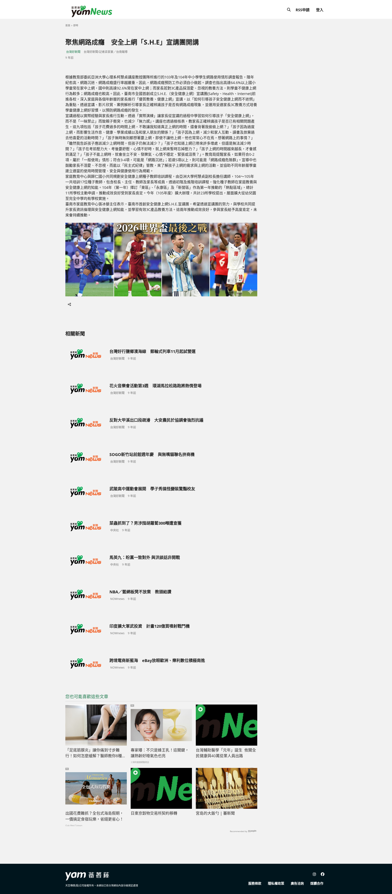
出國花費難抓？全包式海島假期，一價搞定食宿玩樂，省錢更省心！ (94, 816)
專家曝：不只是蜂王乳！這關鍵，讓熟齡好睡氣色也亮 (160, 753)
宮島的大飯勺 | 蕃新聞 (215, 813)
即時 (75, 25)
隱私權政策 (276, 883)
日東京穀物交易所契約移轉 (154, 813)
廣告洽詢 (297, 883)
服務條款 (254, 883)
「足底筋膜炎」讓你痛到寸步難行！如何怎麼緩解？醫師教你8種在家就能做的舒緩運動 (95, 753)
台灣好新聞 (73, 52)
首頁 (67, 25)
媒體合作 (316, 883)
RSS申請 (303, 9)
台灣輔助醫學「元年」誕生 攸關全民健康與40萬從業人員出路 (226, 753)
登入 (319, 9)
